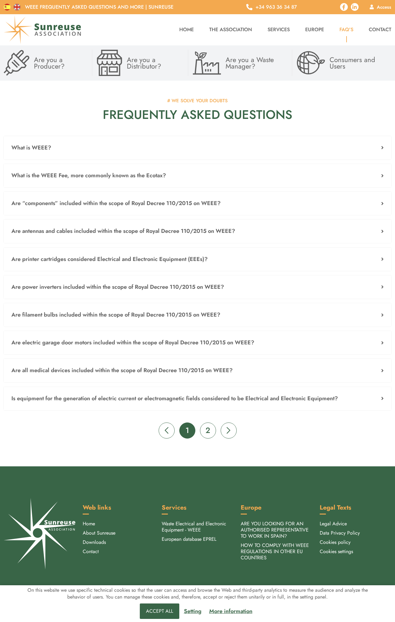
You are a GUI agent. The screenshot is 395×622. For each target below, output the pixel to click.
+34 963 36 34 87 (276, 7)
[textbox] (197, 147)
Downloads (94, 542)
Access (384, 7)
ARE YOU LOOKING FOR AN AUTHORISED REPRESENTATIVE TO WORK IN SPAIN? (275, 530)
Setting (193, 611)
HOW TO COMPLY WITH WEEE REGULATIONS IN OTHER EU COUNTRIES (275, 551)
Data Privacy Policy (340, 532)
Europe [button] (314, 29)
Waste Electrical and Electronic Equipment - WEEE (194, 526)
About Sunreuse (99, 532)
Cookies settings (336, 551)
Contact (380, 29)
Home (186, 29)
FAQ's (346, 29)
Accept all (159, 611)
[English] (17, 7)
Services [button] (279, 29)
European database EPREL (189, 539)
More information (230, 611)
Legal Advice (333, 523)
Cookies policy (335, 542)
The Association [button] (230, 29)
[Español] (7, 7)
